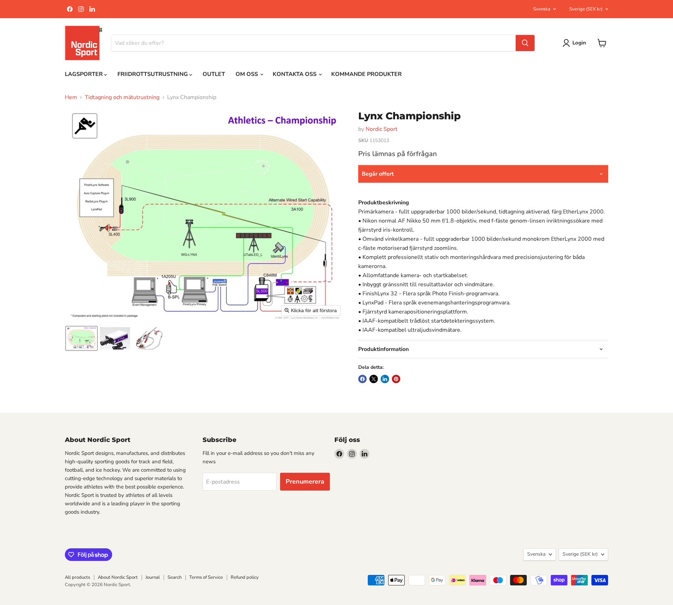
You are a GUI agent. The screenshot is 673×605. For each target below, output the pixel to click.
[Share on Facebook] (362, 379)
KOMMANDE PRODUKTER (366, 74)
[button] (81, 338)
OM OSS (247, 74)
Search (175, 577)
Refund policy (245, 577)
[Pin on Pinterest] (396, 379)
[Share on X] (373, 379)
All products (77, 577)
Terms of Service (206, 577)
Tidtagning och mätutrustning (122, 97)
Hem (71, 97)
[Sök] (525, 43)
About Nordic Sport (118, 577)
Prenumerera (305, 481)
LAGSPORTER (84, 74)
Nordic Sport (381, 129)
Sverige (586, 9)
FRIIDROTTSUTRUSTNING (153, 74)
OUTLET (214, 74)
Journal (152, 577)
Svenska (541, 9)
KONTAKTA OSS (295, 74)
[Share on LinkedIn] (385, 379)
